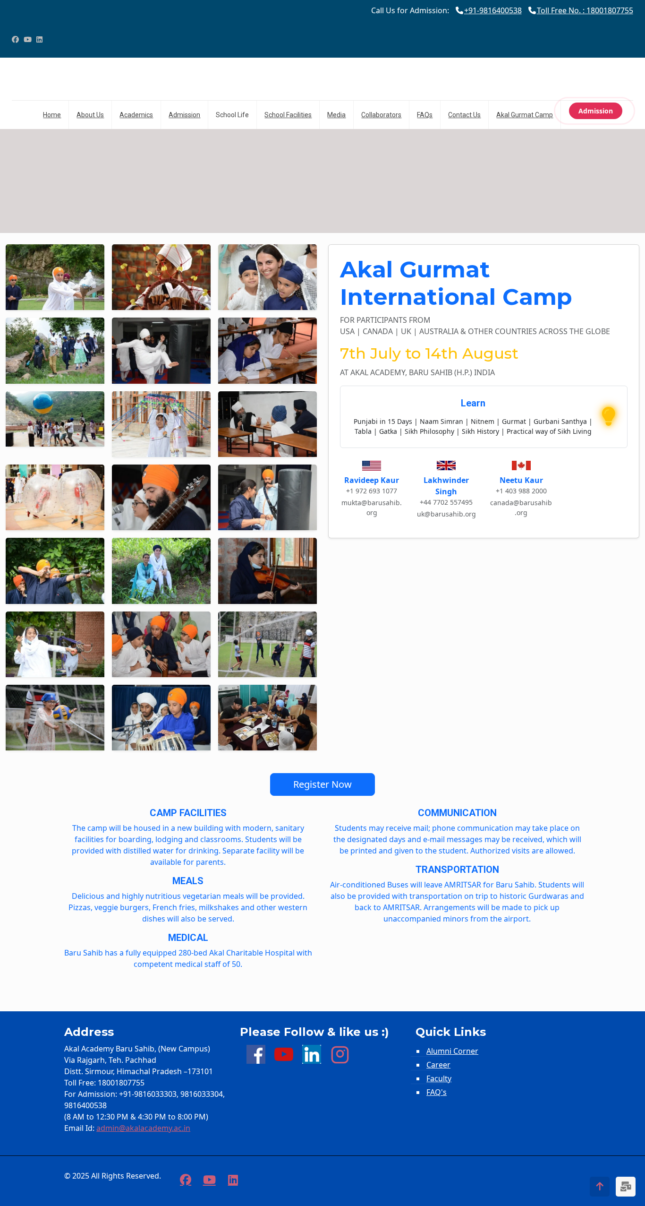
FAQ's (436, 1092)
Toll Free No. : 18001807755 (585, 10)
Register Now (322, 784)
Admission (595, 110)
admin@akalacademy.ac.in (143, 1128)
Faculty (438, 1078)
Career (438, 1065)
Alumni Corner (452, 1051)
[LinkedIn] (39, 39)
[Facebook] (15, 39)
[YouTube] (28, 39)
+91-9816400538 (493, 10)
